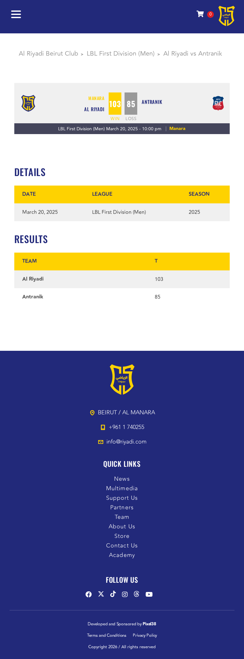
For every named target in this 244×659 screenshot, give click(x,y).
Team (122, 517)
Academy (122, 555)
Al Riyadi (94, 108)
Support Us (122, 498)
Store (122, 536)
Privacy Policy (145, 635)
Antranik (152, 101)
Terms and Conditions (106, 635)
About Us (122, 527)
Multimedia (122, 489)
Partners (122, 508)
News (122, 479)
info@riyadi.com (126, 441)
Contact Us (122, 546)
